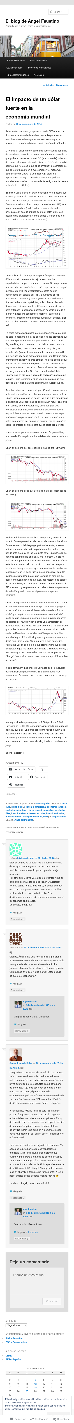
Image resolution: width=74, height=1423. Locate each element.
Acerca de (39, 74)
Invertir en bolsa (19, 813)
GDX (8, 813)
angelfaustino (59, 816)
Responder (17, 919)
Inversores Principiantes (39, 67)
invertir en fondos (55, 813)
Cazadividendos (14, 67)
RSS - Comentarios (16, 1342)
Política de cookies (35, 1408)
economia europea (56, 806)
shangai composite (32, 816)
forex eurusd (35, 810)
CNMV (9, 1355)
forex (25, 810)
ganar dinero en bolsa (54, 810)
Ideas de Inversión (39, 60)
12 (35, 1383)
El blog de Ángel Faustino (32, 21)
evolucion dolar (13, 810)
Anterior (48, 85)
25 (27, 1391)
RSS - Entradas (14, 1338)
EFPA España (13, 1359)
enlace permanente (23, 819)
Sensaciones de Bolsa (21, 1063)
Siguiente (62, 85)
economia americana (35, 806)
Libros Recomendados (17, 74)
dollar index (17, 806)
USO (45, 816)
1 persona (33, 1231)
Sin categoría (42, 803)
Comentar (52, 1301)
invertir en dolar (37, 813)
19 (35, 1387)
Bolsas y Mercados (15, 60)
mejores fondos (14, 816)
